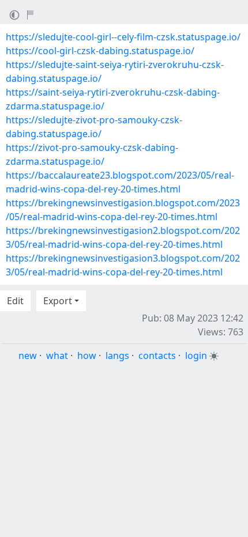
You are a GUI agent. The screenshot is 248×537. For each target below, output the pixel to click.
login (196, 355)
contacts (157, 355)
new (27, 355)
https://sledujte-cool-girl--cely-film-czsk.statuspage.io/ (123, 37)
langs (117, 355)
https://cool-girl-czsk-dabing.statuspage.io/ (100, 50)
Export (57, 300)
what (57, 355)
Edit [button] (15, 300)
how (86, 355)
